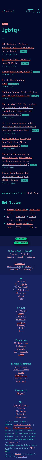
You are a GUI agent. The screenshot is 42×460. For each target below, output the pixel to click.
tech (22, 209)
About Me (21, 281)
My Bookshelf (21, 287)
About (20, 257)
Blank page (21, 417)
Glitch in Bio (13, 266)
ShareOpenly (21, 243)
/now (21, 299)
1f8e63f (17, 454)
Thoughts (21, 322)
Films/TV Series (21, 370)
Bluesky (27, 269)
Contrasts (21, 381)
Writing (10, 257)
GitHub (28, 266)
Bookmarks (21, 346)
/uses (21, 296)
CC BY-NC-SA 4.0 (22, 425)
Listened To (21, 375)
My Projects (21, 284)
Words (21, 373)
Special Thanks (21, 405)
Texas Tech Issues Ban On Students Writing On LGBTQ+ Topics (15, 176)
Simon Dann (13, 442)
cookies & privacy (22, 427)
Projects (25, 254)
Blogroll (21, 393)
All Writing (21, 311)
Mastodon (13, 269)
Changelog (21, 411)
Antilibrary (21, 290)
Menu (30, 11)
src (6, 427)
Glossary (21, 325)
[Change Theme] (38, 11)
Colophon (31, 257)
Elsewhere (20, 264)
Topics (13, 254)
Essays (21, 314)
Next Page (32, 193)
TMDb (32, 448)
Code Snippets (21, 352)
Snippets (21, 349)
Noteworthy (21, 319)
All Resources (21, 343)
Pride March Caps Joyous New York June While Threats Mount (16, 142)
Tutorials (21, 317)
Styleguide (21, 414)
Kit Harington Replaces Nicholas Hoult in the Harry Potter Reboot (18, 47)
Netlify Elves (22, 457)
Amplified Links (21, 378)
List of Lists (21, 367)
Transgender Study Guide (16, 71)
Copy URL (21, 239)
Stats (21, 331)
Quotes (21, 355)
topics (8, 11)
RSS (21, 328)
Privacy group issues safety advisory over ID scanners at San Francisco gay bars (19, 126)
